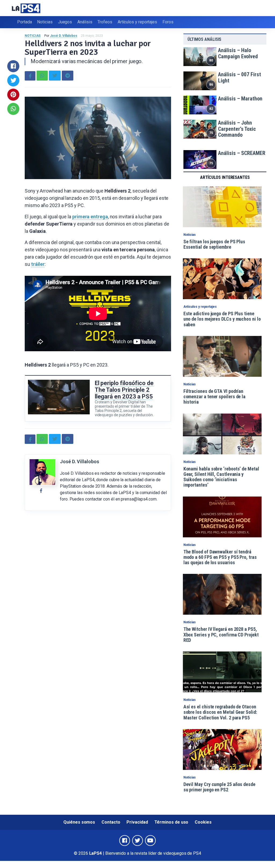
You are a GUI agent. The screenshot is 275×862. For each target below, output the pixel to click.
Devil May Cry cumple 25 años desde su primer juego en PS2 (219, 786)
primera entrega (90, 216)
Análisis (84, 21)
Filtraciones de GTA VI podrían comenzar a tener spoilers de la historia (214, 396)
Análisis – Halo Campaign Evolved (238, 53)
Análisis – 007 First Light (239, 77)
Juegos (65, 21)
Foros (167, 21)
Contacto (111, 822)
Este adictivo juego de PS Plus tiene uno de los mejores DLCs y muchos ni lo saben (222, 319)
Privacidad (137, 822)
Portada (24, 21)
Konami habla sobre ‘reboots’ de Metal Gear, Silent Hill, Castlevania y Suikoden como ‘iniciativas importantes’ (221, 477)
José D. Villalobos (63, 36)
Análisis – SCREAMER (241, 153)
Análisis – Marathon (240, 98)
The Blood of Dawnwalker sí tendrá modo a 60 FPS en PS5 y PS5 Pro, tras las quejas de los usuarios (220, 557)
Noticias (44, 21)
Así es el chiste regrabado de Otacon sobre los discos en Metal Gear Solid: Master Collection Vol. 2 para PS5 (220, 712)
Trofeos (104, 21)
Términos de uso (171, 822)
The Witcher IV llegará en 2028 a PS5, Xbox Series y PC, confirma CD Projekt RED (221, 634)
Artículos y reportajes (137, 21)
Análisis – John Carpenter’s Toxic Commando (237, 128)
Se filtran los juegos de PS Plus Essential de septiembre (214, 244)
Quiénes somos (79, 822)
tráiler (38, 264)
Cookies (203, 822)
